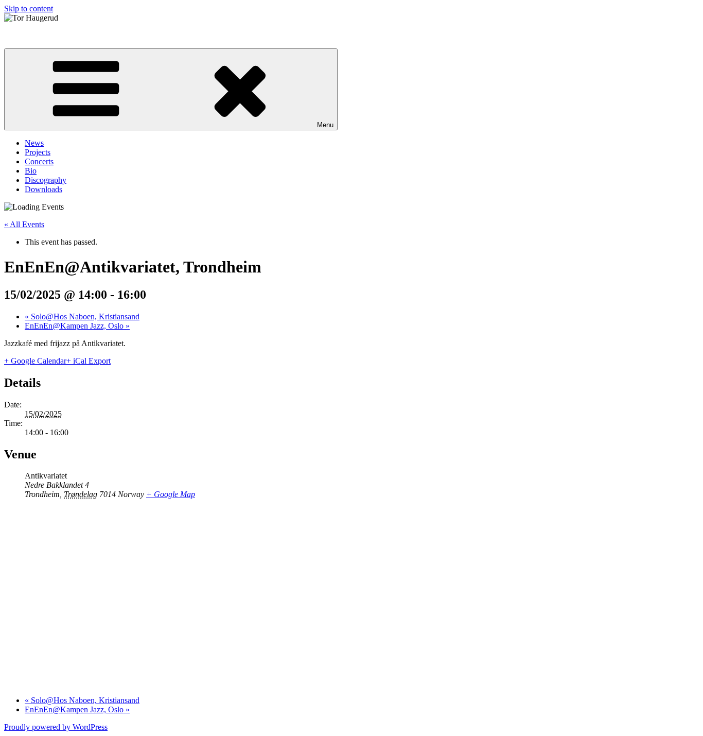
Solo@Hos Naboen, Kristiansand (82, 316)
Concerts (39, 161)
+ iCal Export (88, 360)
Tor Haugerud (27, 35)
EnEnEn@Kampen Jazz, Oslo (77, 325)
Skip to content (28, 8)
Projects (37, 152)
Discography (45, 180)
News (34, 143)
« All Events (24, 224)
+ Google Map (170, 494)
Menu (325, 125)
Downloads (43, 189)
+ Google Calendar (35, 360)
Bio (31, 170)
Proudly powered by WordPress (56, 727)
